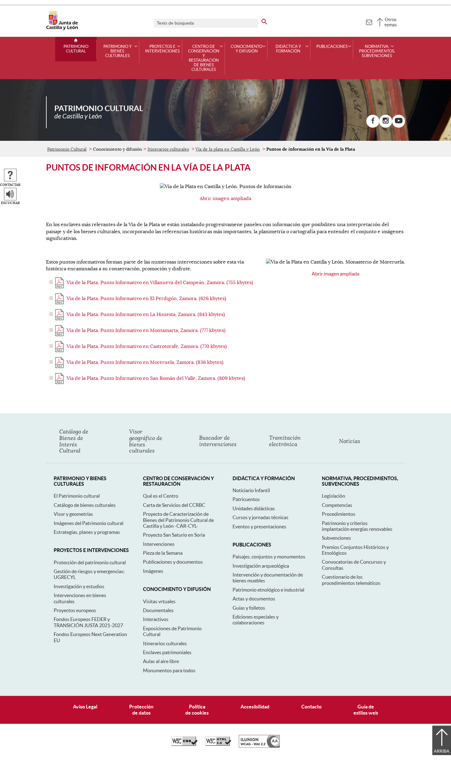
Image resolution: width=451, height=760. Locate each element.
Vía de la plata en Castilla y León (227, 149)
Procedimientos (338, 514)
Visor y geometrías (73, 514)
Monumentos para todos (169, 670)
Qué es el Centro (160, 496)
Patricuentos (246, 499)
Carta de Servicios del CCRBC (174, 505)
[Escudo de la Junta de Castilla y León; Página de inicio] (62, 29)
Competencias (337, 505)
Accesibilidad (255, 706)
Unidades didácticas (254, 508)
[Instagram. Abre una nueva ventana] (385, 121)
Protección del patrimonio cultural (90, 562)
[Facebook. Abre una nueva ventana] (372, 121)
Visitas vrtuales (159, 601)
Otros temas (390, 22)
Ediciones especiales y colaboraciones (256, 619)
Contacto (311, 706)
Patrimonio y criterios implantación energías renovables (357, 526)
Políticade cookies (197, 709)
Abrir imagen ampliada (225, 198)
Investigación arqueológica (261, 566)
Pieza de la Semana (163, 553)
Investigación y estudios (79, 586)
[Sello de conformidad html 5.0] (218, 744)
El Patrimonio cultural (77, 496)
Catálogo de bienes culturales (85, 505)
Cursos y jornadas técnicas (260, 517)
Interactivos (155, 619)
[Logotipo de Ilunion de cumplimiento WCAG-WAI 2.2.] (259, 746)
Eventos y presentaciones (259, 526)
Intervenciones (159, 544)
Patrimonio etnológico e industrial (268, 589)
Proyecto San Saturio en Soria (174, 535)
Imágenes (153, 571)
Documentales (158, 610)
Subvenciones (336, 538)
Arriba (441, 751)
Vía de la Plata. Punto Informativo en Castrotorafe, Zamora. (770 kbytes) (147, 346)
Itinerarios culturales (168, 149)
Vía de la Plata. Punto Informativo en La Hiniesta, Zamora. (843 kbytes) (146, 314)
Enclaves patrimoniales (167, 652)
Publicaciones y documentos (173, 562)
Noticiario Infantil (251, 490)
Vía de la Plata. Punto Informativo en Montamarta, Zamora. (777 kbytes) (146, 330)
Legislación (333, 496)
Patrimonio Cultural (76, 48)
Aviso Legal (85, 706)
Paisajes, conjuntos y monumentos (269, 556)
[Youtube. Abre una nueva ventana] (398, 121)
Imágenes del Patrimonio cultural (88, 523)
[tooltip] (369, 21)
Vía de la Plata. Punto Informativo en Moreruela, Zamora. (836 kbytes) (145, 362)
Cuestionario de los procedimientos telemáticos (351, 579)
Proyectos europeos (75, 610)
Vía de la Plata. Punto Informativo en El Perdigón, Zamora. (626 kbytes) (146, 298)
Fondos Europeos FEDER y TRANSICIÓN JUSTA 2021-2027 (88, 622)
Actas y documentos (254, 598)
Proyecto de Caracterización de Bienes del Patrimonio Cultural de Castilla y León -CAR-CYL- (178, 520)
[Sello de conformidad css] (184, 744)
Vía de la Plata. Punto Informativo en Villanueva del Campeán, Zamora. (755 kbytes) (160, 283)
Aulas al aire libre (161, 661)
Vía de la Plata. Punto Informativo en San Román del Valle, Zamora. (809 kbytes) (156, 378)
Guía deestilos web (365, 709)
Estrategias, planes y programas (87, 532)
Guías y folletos (249, 608)
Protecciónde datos (141, 709)
